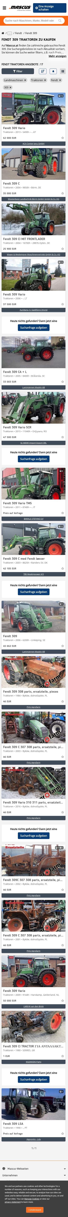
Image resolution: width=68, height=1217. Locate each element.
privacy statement (13, 1202)
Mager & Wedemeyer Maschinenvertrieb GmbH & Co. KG (33, 254)
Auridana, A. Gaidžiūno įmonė (33, 309)
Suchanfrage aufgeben (33, 327)
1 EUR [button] (6, 1056)
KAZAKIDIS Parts (33, 1061)
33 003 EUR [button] (9, 382)
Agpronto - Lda (34, 1139)
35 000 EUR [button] (9, 193)
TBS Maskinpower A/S (33, 574)
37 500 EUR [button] (9, 304)
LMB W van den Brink (34, 1006)
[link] (33, 108)
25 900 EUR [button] (9, 249)
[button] (18, 71)
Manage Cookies (31, 1199)
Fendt (18, 33)
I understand (34, 1210)
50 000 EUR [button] (9, 1001)
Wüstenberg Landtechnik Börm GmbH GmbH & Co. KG (33, 199)
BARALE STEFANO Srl (33, 518)
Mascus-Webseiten (18, 1168)
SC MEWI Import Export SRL (33, 442)
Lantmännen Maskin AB (33, 387)
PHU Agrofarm (33, 707)
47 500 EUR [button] (9, 437)
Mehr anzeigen (57, 56)
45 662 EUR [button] (9, 646)
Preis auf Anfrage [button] (13, 513)
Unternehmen (10, 1175)
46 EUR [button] (7, 701)
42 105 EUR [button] (9, 568)
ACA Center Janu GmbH (33, 143)
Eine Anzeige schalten (46, 8)
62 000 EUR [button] (9, 138)
